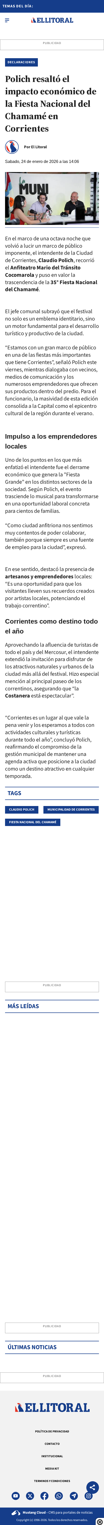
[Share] (92, 1488)
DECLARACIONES (21, 62)
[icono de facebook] (44, 1495)
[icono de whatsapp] (59, 1495)
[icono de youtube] (16, 1495)
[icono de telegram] (73, 1495)
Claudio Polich (21, 809)
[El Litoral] (52, 20)
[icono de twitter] (30, 1495)
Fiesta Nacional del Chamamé (32, 822)
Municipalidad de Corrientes (71, 809)
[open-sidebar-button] (7, 20)
